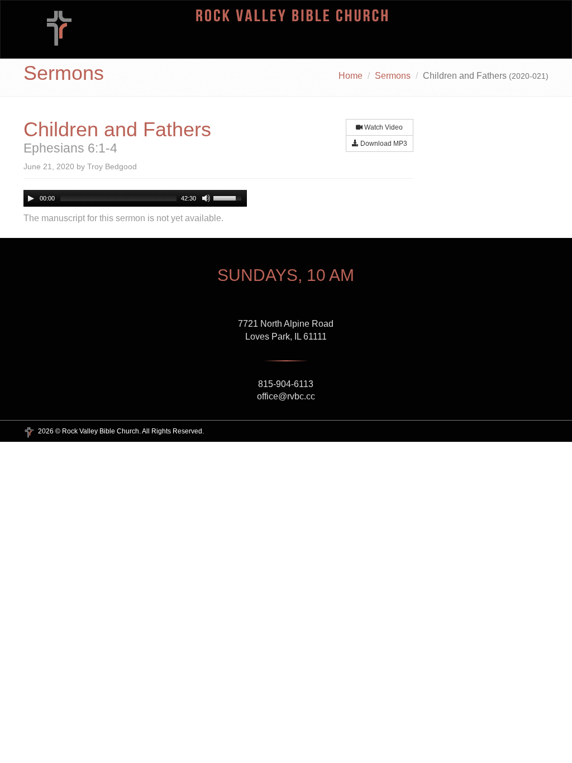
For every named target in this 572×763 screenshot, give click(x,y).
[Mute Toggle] (206, 198)
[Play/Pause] (30, 198)
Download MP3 (383, 143)
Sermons (393, 75)
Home (351, 75)
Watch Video (383, 127)
